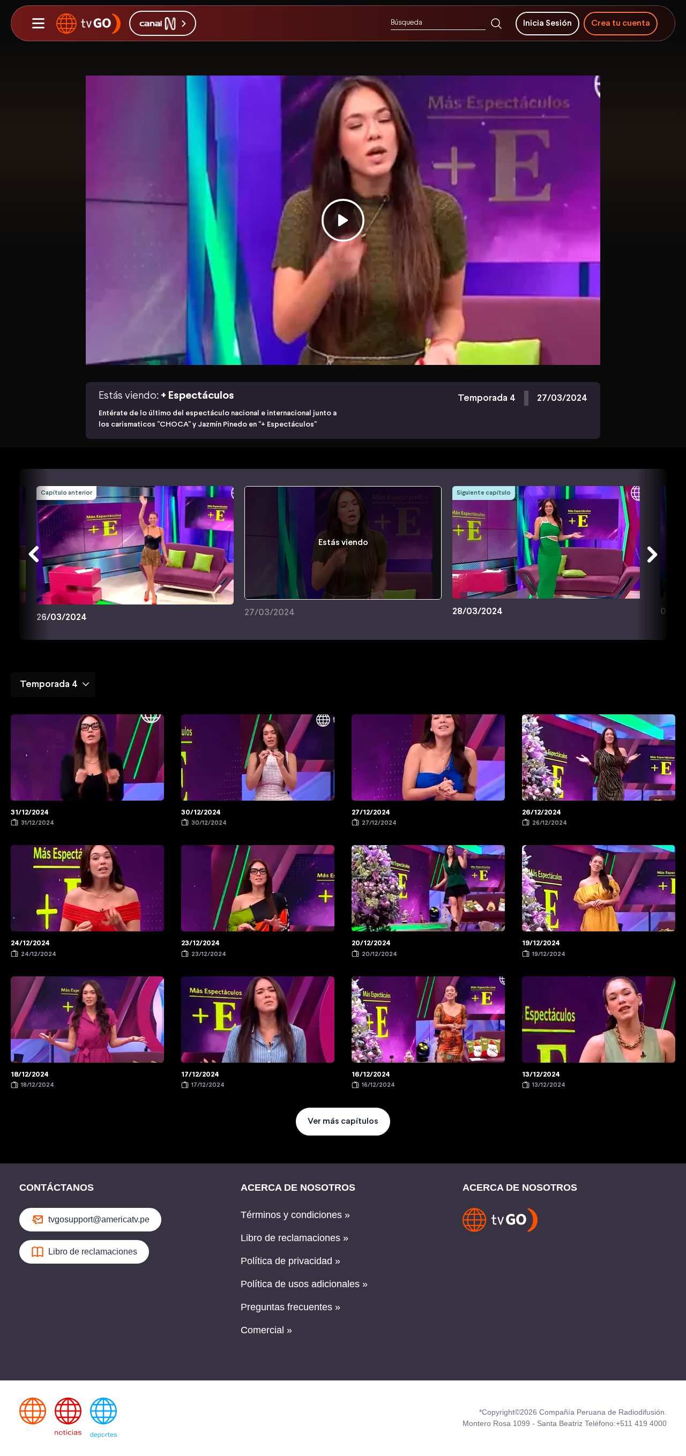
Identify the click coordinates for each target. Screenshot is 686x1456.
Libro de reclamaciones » (294, 1238)
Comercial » (266, 1330)
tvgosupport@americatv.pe (99, 1219)
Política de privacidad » (290, 1261)
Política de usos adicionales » (304, 1284)
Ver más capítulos (343, 1121)
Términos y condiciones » (295, 1214)
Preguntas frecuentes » (290, 1307)
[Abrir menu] (38, 23)
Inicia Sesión (547, 23)
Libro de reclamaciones (92, 1251)
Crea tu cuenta (620, 23)
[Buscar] (496, 23)
